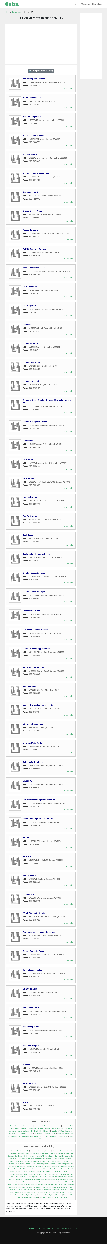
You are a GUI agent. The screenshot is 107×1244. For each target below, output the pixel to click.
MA (29, 1134)
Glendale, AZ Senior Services (24, 1156)
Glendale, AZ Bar (67, 1156)
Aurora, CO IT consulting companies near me (34, 1128)
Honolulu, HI (35, 1131)
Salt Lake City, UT (51, 1136)
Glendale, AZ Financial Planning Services (46, 1187)
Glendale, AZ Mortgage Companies (47, 1174)
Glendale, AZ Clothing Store (62, 1172)
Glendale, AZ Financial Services (29, 1184)
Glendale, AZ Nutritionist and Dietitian (22, 1174)
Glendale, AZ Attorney (59, 1166)
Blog (94, 4)
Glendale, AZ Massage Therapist (32, 1195)
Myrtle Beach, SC (27, 1136)
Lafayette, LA (13, 1134)
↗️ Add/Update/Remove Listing (41, 71)
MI (32, 1134)
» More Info (68, 89)
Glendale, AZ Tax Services (17, 1166)
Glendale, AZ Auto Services (18, 1159)
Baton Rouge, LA (66, 1131)
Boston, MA (23, 1134)
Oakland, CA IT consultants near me (20, 1126)
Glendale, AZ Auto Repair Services (55, 1169)
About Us (74, 1228)
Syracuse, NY (12, 1136)
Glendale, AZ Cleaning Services (40, 1151)
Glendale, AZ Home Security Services (48, 1156)
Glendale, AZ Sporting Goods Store (39, 1166)
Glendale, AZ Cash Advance (54, 1159)
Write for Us (56, 1228)
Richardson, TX (39, 1136)
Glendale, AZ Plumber (59, 1151)
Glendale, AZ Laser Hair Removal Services (50, 1182)
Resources (66, 1228)
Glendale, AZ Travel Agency (28, 1177)
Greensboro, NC (39, 1134)
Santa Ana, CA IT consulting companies (47, 1126)
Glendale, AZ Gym (67, 1187)
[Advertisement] (41, 44)
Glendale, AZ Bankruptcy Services (29, 1153)
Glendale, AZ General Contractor (40, 1172)
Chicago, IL (46, 1131)
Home (76, 4)
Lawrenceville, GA (23, 1131)
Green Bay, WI (63, 1136)
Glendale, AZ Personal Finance (51, 1161)
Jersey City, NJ (51, 1134)
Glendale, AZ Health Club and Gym (20, 1187)
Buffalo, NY (69, 1134)
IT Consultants (85, 4)
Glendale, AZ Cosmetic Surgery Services (52, 1177)
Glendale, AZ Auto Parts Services (31, 1169)
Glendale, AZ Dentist (49, 1153)
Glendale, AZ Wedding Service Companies (53, 1197)
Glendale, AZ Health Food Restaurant (21, 1190)
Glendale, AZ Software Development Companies (57, 1184)
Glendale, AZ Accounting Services (60, 1164)
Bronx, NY (60, 1134)
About (99, 4)
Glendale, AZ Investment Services (36, 1179)
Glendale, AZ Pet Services (53, 1195)
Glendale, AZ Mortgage (32, 1161)
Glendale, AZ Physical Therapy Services (21, 1182)
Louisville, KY (55, 1131)
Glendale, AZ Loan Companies (47, 1192)
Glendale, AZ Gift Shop (36, 1159)
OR (20, 1136)
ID (40, 1131)
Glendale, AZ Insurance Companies (36, 1164)
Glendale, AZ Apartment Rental (18, 1151)
